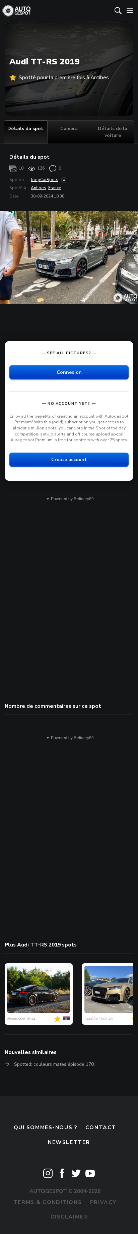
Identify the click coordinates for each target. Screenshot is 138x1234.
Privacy (103, 1202)
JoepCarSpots (44, 179)
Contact (100, 1127)
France (54, 187)
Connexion (69, 372)
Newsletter (69, 1142)
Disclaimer (69, 1217)
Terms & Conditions (47, 1202)
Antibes (38, 187)
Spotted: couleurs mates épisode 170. (54, 1064)
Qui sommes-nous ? (45, 1127)
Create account (69, 459)
